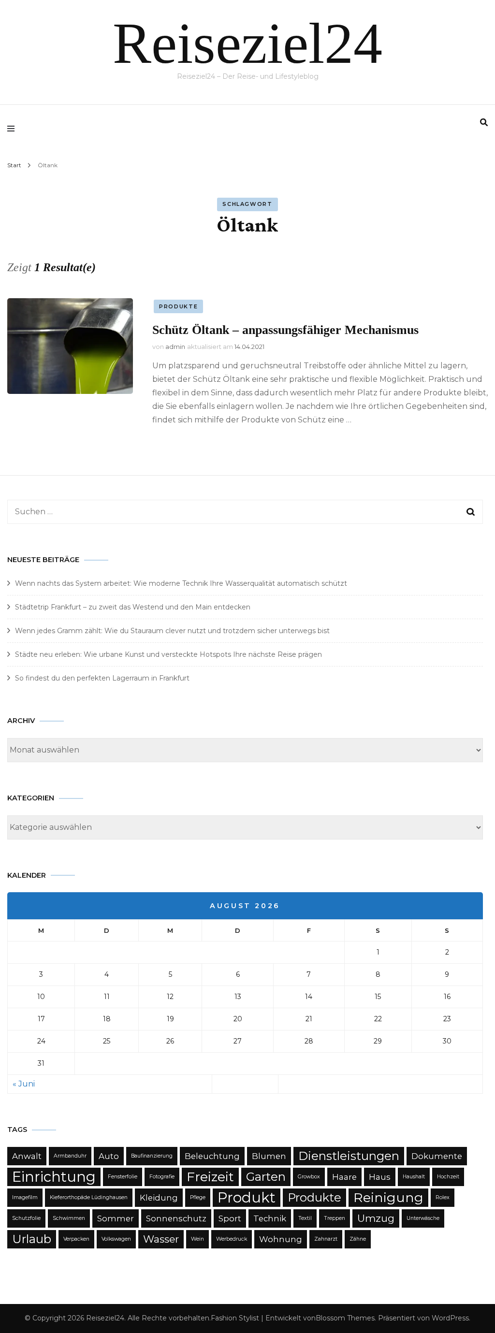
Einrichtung (54, 1176)
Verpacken (76, 1239)
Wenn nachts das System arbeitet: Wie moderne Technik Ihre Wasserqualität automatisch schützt (181, 583)
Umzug (375, 1218)
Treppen (334, 1218)
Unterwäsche (423, 1218)
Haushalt (414, 1177)
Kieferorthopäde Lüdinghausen (89, 1197)
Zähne (357, 1239)
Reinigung (388, 1197)
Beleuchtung (212, 1156)
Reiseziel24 (247, 43)
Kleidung (159, 1198)
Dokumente (436, 1156)
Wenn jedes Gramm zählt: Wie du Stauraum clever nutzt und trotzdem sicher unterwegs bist (172, 630)
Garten (266, 1177)
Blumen (269, 1156)
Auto (109, 1156)
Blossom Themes (345, 1318)
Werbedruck (231, 1239)
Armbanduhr (70, 1156)
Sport (229, 1218)
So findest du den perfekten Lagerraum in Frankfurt (102, 678)
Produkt (247, 1197)
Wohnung (280, 1239)
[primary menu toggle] (13, 128)
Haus (380, 1177)
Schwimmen (69, 1218)
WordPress (450, 1318)
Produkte (178, 306)
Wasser (161, 1239)
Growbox (309, 1177)
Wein (197, 1239)
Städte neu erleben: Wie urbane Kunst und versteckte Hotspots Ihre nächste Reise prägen (168, 654)
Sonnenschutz (176, 1218)
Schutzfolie (26, 1218)
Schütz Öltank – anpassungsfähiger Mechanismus (285, 330)
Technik (269, 1218)
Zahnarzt (325, 1239)
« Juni (24, 1083)
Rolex (443, 1197)
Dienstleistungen (348, 1156)
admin (175, 346)
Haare (344, 1177)
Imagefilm (25, 1197)
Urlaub (31, 1239)
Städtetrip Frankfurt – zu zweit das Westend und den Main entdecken (132, 607)
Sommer (115, 1218)
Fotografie (162, 1177)
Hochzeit (448, 1177)
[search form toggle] (484, 122)
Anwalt (27, 1156)
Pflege (197, 1197)
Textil (305, 1218)
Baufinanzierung (152, 1156)
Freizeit (210, 1177)
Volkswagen (116, 1239)
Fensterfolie (122, 1177)
